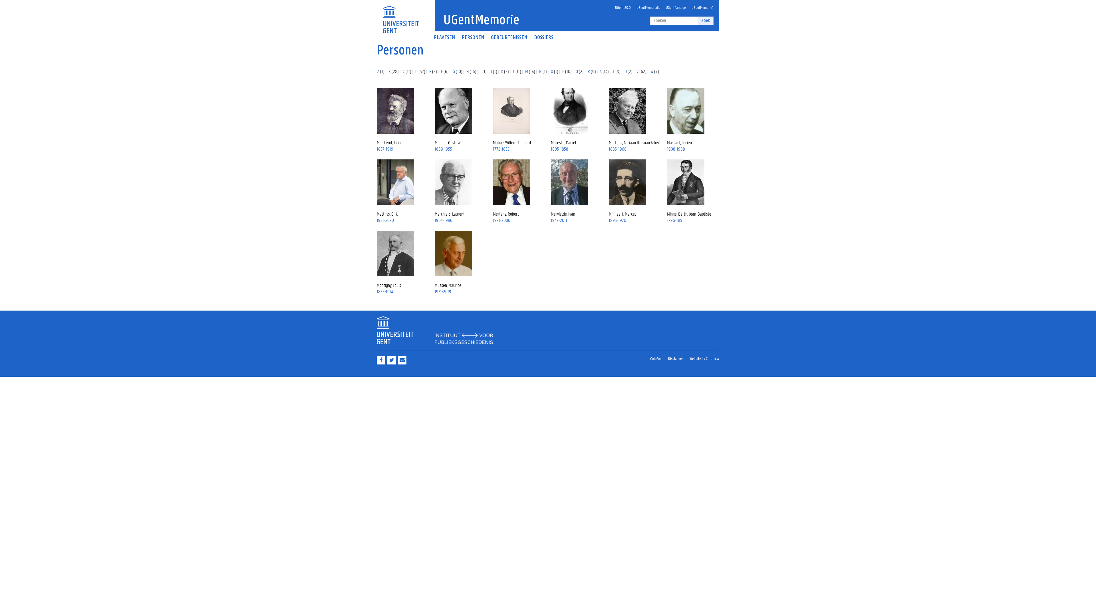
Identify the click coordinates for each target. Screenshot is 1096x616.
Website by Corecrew (704, 359)
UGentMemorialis (648, 7)
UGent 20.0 (623, 7)
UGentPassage (676, 7)
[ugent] (400, 16)
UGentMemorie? (703, 7)
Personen (473, 37)
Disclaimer (675, 359)
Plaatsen (444, 37)
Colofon (656, 359)
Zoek (705, 20)
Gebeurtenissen (509, 37)
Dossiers (543, 37)
